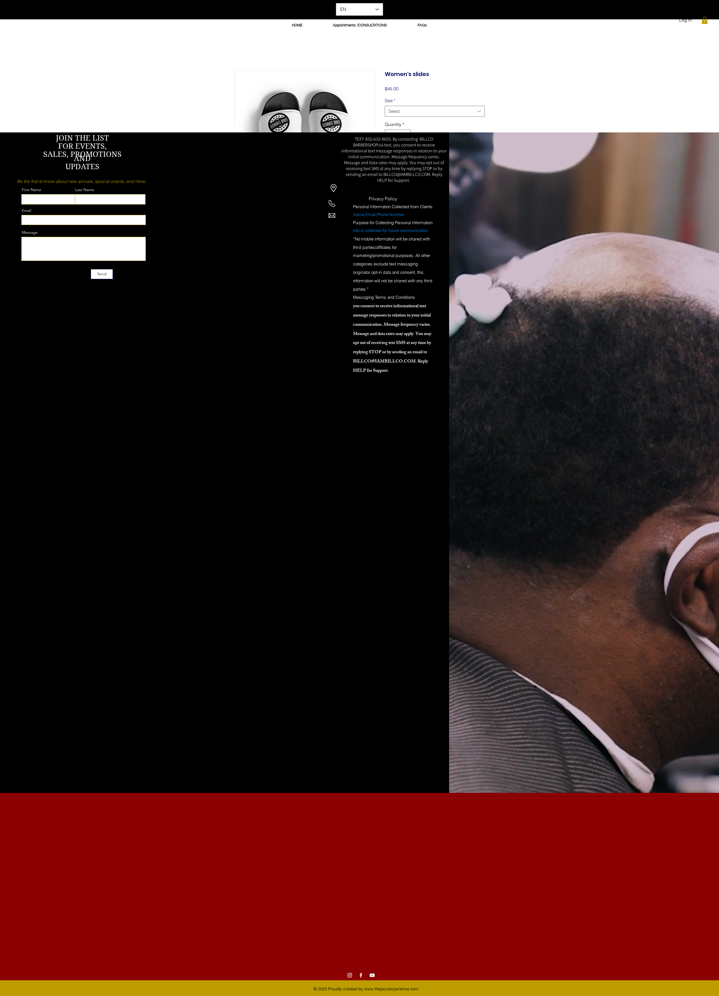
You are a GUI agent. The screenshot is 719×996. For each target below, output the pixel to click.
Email (26, 211)
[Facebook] (361, 976)
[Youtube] (372, 976)
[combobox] (434, 111)
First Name (31, 190)
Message (30, 233)
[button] (705, 20)
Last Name (84, 190)
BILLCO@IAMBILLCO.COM (406, 175)
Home (241, 51)
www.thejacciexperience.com (391, 989)
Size (390, 101)
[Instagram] (350, 976)
